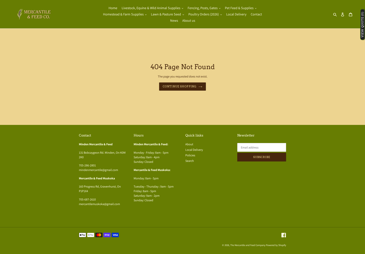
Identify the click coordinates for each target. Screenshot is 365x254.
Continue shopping (180, 86)
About (189, 144)
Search (189, 161)
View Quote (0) (362, 25)
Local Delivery (194, 150)
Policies (190, 155)
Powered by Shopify (276, 245)
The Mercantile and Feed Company (247, 245)
